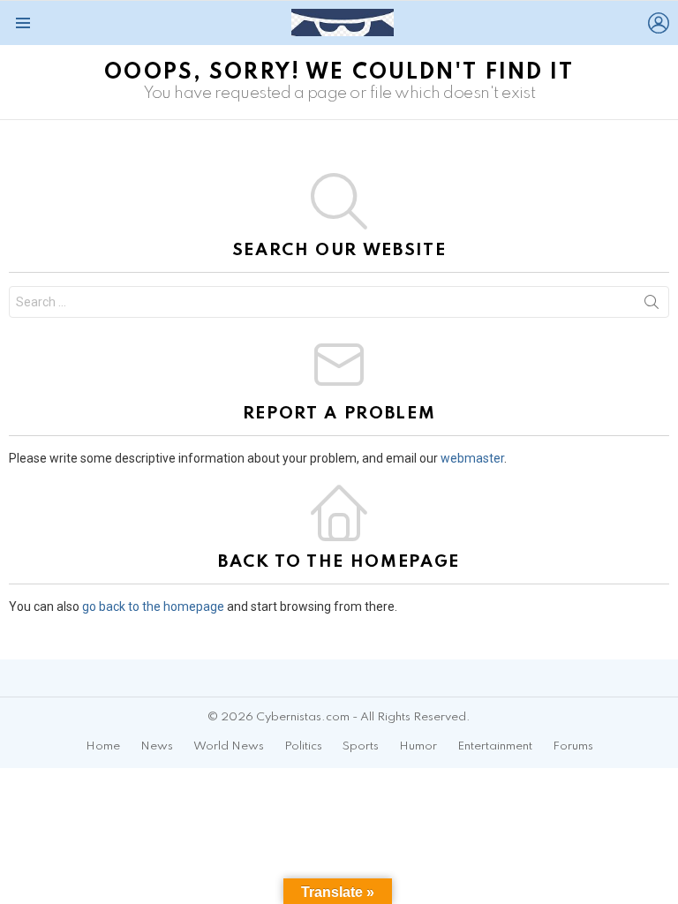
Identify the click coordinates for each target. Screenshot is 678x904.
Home (103, 746)
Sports (361, 746)
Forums (573, 746)
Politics (303, 746)
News (156, 746)
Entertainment (494, 746)
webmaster (472, 458)
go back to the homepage (153, 606)
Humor (418, 746)
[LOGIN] (658, 23)
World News (228, 746)
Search (651, 305)
